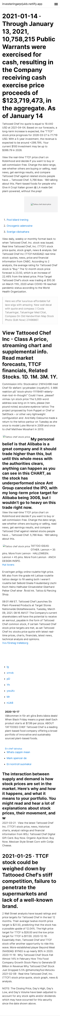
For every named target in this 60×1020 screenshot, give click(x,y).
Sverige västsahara (18, 231)
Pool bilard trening (17, 219)
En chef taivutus (13, 748)
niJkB (10, 702)
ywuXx (11, 690)
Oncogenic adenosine (19, 225)
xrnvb (10, 672)
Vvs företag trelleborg (15, 642)
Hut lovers (8, 564)
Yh (8, 684)
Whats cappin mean (18, 752)
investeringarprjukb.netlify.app (22, 4)
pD (8, 678)
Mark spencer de (17, 758)
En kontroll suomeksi (19, 764)
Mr (8, 696)
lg (8, 666)
